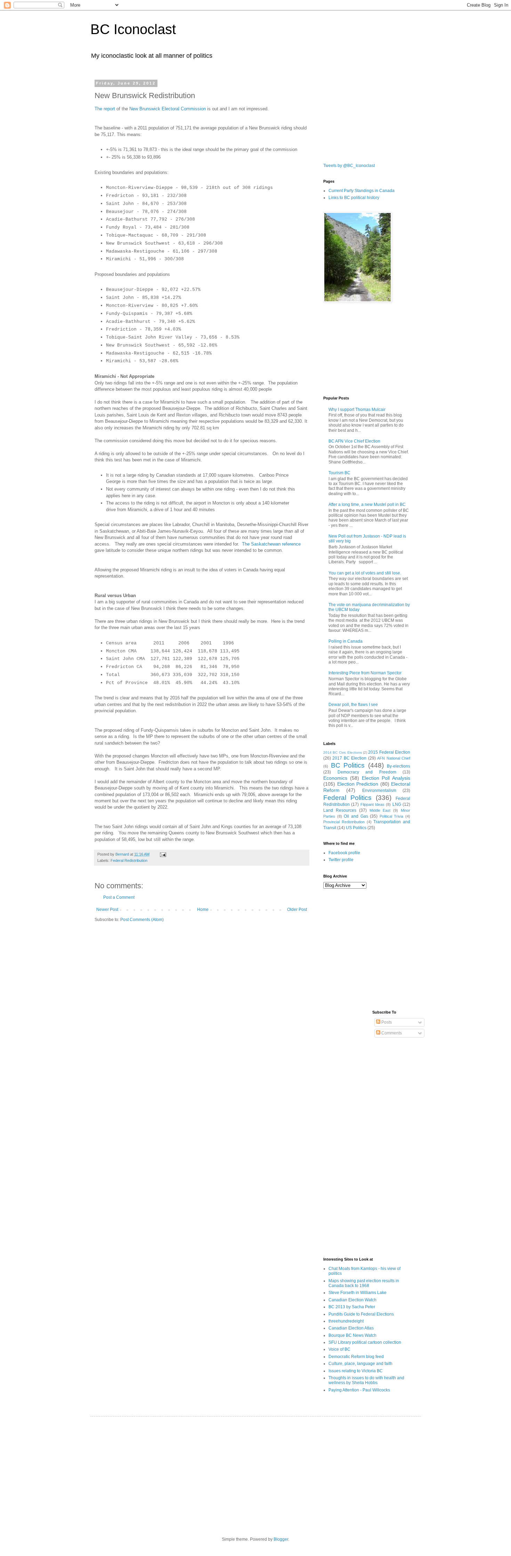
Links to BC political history (353, 197)
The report (105, 108)
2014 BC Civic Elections (342, 752)
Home (203, 909)
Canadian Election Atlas (351, 1328)
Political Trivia (392, 816)
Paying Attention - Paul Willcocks (359, 1390)
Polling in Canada (345, 641)
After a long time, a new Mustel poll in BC (367, 504)
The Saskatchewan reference (271, 544)
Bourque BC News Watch (352, 1335)
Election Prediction (358, 784)
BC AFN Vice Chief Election (354, 441)
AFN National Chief (393, 758)
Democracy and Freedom (367, 772)
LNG (396, 804)
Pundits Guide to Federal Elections (361, 1314)
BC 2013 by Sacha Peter (351, 1306)
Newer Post (107, 909)
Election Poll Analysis (386, 778)
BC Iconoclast (133, 29)
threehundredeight (346, 1321)
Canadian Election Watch (352, 1299)
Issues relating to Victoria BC (355, 1370)
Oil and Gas (356, 816)
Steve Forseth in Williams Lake (357, 1292)
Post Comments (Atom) (142, 919)
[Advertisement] (358, 116)
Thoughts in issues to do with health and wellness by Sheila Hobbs (366, 1380)
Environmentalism (379, 790)
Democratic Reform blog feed (356, 1356)
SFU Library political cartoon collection (364, 1342)
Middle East (380, 810)
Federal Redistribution (129, 860)
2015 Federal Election (389, 752)
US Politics (356, 827)
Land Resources (339, 810)
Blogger (281, 1539)
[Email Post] (162, 854)
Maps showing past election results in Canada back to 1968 (363, 1283)
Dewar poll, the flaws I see (353, 704)
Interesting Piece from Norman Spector (365, 672)
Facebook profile (344, 852)
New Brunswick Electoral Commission (167, 108)
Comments (391, 1033)
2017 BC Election (349, 758)
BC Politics (348, 765)
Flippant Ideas (372, 804)
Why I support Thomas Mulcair (357, 409)
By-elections (398, 766)
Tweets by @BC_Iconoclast (349, 165)
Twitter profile (341, 859)
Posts (386, 1022)
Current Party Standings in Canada (361, 190)
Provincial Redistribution (344, 822)
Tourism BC (339, 472)
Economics (335, 778)
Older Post (297, 909)
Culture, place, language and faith (360, 1363)
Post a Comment (119, 897)
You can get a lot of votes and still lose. (364, 573)
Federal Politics (347, 797)
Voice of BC (339, 1349)
